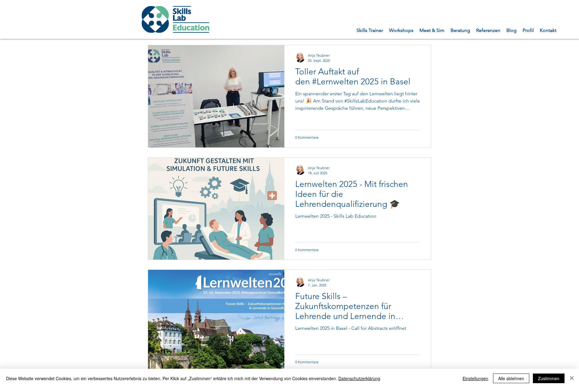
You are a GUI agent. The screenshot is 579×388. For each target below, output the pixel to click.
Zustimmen (548, 378)
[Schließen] (571, 378)
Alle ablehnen (511, 378)
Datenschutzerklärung (359, 378)
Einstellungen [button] (475, 378)
